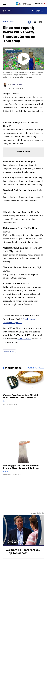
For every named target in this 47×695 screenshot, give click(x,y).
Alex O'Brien (17, 85)
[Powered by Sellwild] (40, 513)
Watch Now (39, 4)
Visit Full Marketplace (36, 368)
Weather (8, 21)
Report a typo (9, 351)
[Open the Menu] (4, 4)
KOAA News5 (24, 338)
